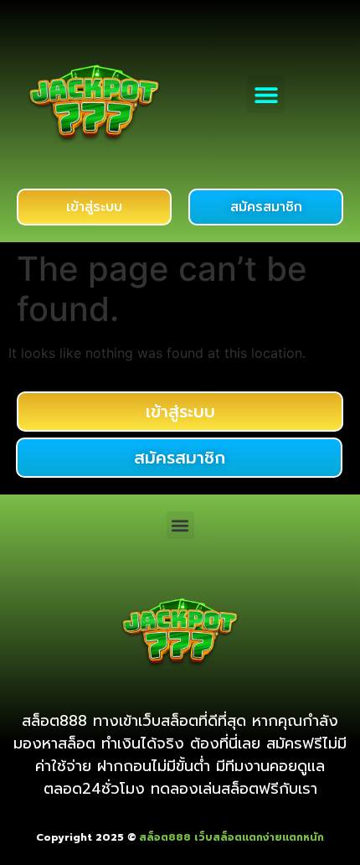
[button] (266, 94)
